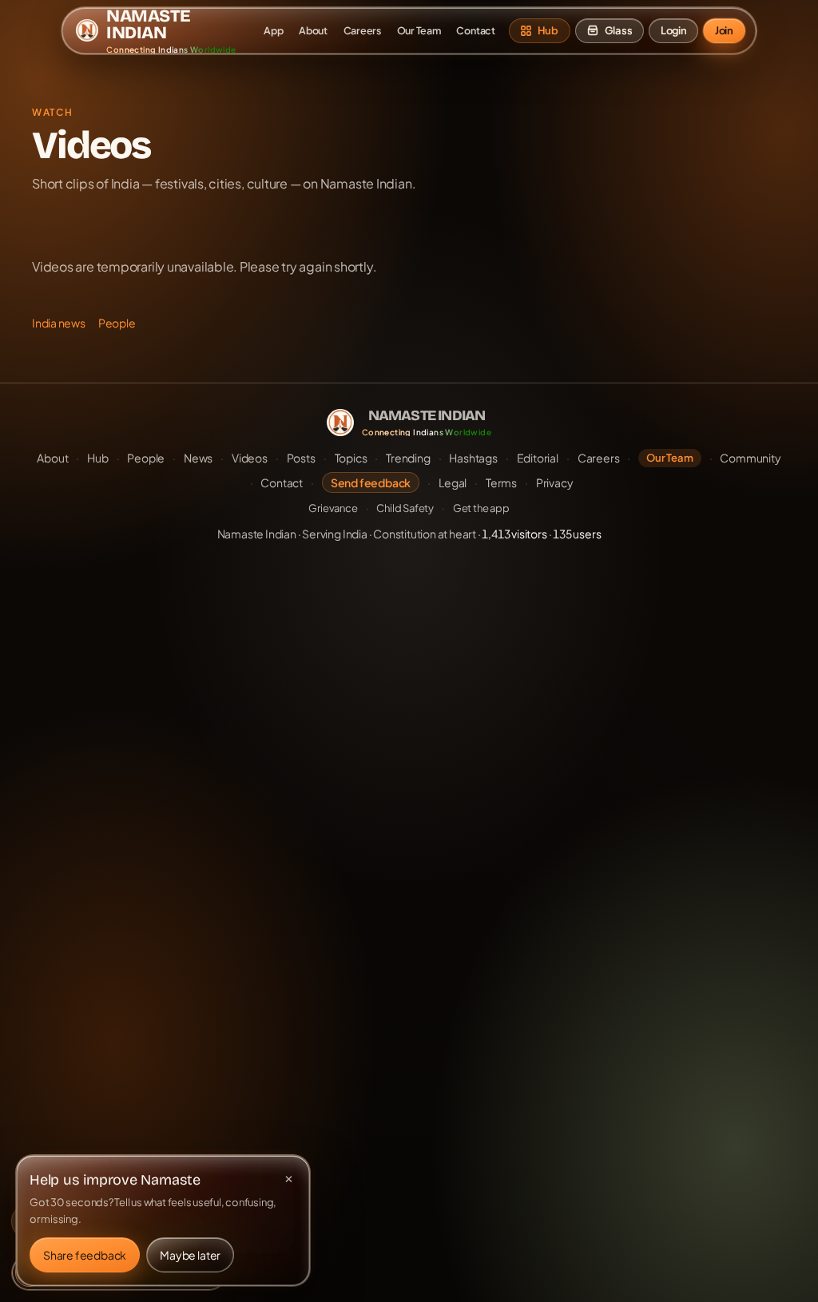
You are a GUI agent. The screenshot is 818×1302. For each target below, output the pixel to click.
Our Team (419, 30)
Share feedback (84, 1255)
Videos (250, 458)
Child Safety (405, 508)
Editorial (537, 458)
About (313, 30)
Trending (408, 458)
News (198, 458)
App (273, 30)
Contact (475, 30)
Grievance (332, 508)
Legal (453, 482)
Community (750, 458)
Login (674, 30)
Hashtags (473, 458)
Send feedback (371, 482)
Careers (362, 30)
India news (58, 323)
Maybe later (190, 1255)
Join (724, 30)
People (117, 323)
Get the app (481, 508)
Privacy (555, 482)
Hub (97, 458)
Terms (501, 482)
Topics (351, 458)
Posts (301, 458)
